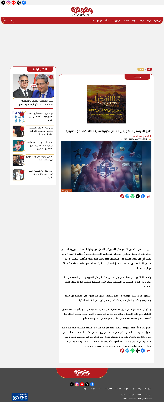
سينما (142, 20)
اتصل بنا (123, 394)
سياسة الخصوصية (135, 394)
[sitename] (82, 373)
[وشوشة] (82, 11)
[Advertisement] (82, 46)
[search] (5, 20)
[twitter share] (138, 196)
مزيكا (134, 20)
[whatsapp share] (132, 196)
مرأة (107, 20)
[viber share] (127, 196)
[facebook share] (143, 196)
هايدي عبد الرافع (141, 136)
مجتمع (99, 20)
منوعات (91, 20)
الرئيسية (157, 20)
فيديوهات (116, 20)
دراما (149, 20)
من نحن (148, 394)
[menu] (11, 20)
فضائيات (126, 20)
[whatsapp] (122, 196)
